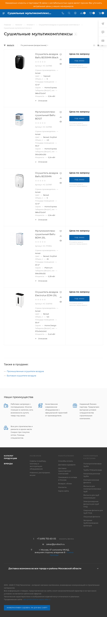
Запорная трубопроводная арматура (90, 523)
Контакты (62, 487)
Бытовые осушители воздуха (21, 375)
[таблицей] (102, 45)
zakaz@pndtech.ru (55, 544)
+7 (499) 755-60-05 (46, 539)
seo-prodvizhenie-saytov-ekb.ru (36, 599)
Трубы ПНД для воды (92, 470)
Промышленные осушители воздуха (25, 371)
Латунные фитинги (91, 517)
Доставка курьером (66, 465)
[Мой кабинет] (75, 13)
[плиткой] (94, 45)
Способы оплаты (65, 461)
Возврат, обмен (65, 483)
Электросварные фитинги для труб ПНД (91, 504)
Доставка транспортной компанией (64, 471)
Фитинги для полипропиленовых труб (92, 488)
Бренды (8, 464)
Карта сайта (63, 491)
